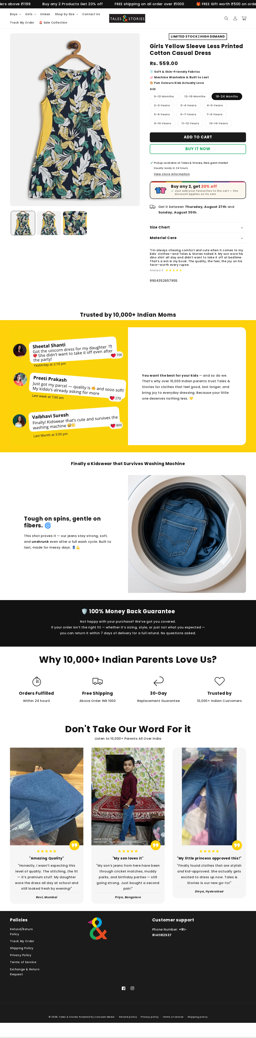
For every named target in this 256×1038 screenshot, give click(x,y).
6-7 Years (190, 115)
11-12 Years (192, 124)
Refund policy (128, 1016)
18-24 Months (227, 96)
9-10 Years (164, 124)
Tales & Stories (68, 1016)
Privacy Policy (20, 955)
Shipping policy (198, 1016)
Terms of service (173, 1016)
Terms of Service (23, 962)
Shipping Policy (21, 948)
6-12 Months (166, 97)
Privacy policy (150, 1016)
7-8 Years (217, 115)
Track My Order (22, 941)
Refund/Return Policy (21, 931)
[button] (15, 14)
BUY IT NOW (197, 149)
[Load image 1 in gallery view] (23, 223)
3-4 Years (190, 106)
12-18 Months (197, 97)
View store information (172, 174)
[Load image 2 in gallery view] (49, 223)
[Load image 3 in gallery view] (75, 223)
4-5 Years (217, 106)
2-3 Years (164, 106)
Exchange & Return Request (24, 971)
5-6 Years (164, 115)
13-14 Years (220, 124)
